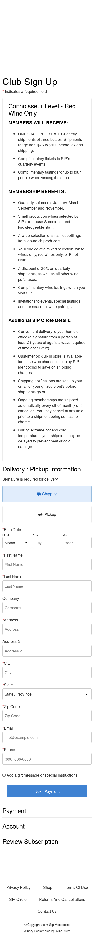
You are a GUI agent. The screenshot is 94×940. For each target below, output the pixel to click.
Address (11, 620)
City (7, 663)
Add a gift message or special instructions (42, 775)
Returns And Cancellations (62, 899)
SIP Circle (18, 899)
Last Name (13, 576)
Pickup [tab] (49, 514)
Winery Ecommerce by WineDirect (47, 931)
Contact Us (47, 911)
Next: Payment (47, 791)
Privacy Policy (18, 887)
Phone (9, 749)
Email (9, 728)
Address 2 (11, 641)
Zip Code (12, 706)
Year (66, 535)
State (8, 684)
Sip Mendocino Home (47, 36)
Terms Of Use (76, 887)
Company (10, 598)
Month (6, 535)
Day (35, 535)
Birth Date (12, 529)
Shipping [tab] (49, 494)
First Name (13, 555)
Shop (47, 887)
